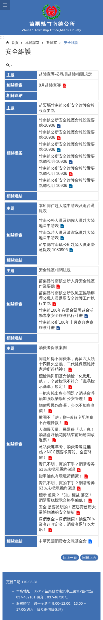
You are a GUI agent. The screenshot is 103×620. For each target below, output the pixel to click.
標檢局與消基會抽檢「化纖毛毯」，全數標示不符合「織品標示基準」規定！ (67, 381)
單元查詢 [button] (9, 65)
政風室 (51, 43)
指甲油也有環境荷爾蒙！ (61, 476)
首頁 (15, 43)
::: (2, 37)
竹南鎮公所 (51, 17)
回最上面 (89, 558)
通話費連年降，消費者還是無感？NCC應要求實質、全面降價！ (65, 452)
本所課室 (33, 43)
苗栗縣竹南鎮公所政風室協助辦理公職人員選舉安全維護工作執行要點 (67, 298)
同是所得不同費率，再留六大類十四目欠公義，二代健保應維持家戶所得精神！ (67, 364)
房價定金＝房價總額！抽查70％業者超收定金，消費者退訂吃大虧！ (67, 524)
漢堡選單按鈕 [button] (5, 5)
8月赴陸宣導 (50, 85)
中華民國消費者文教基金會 (63, 541)
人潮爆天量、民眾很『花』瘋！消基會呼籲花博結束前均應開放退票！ (67, 434)
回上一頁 (70, 558)
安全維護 (71, 43)
